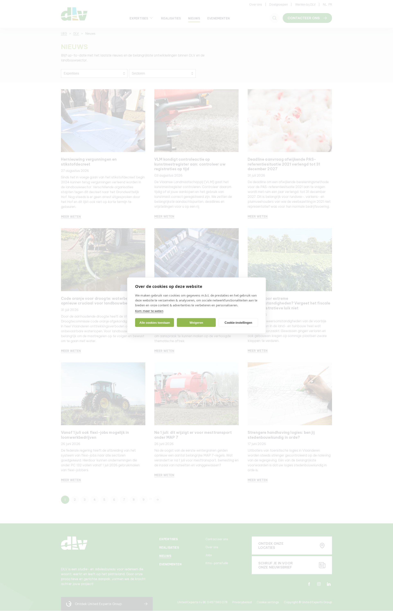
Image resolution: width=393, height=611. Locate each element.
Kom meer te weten (149, 311)
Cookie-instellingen (238, 322)
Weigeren (196, 322)
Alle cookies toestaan (154, 322)
